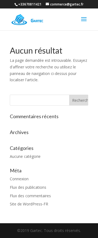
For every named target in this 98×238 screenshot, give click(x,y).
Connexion (19, 178)
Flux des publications (28, 187)
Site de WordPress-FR (29, 204)
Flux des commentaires (30, 195)
